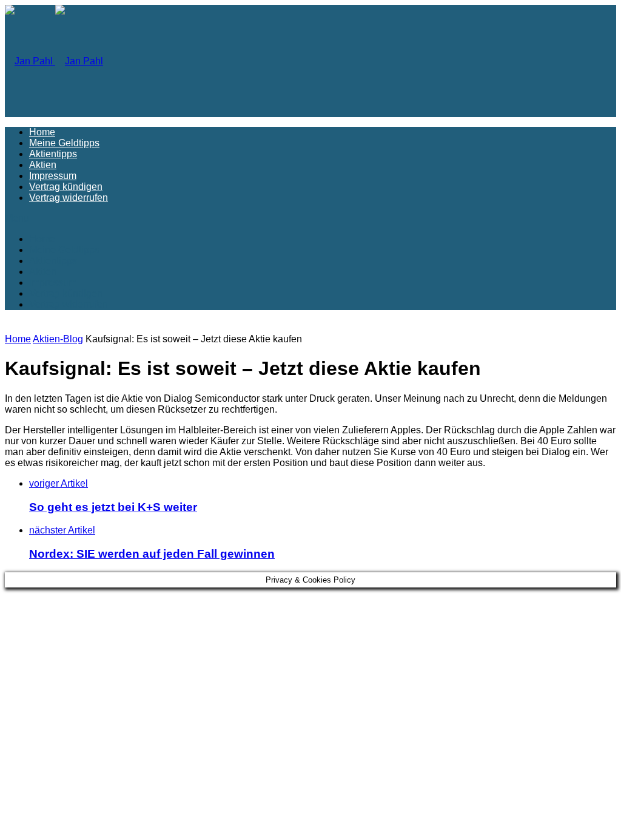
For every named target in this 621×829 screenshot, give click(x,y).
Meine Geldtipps (64, 143)
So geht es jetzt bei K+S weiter (113, 507)
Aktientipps (53, 154)
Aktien (42, 165)
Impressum (52, 176)
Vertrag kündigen (65, 186)
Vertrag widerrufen (68, 197)
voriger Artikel (58, 483)
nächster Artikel (62, 530)
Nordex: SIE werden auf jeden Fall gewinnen (152, 553)
